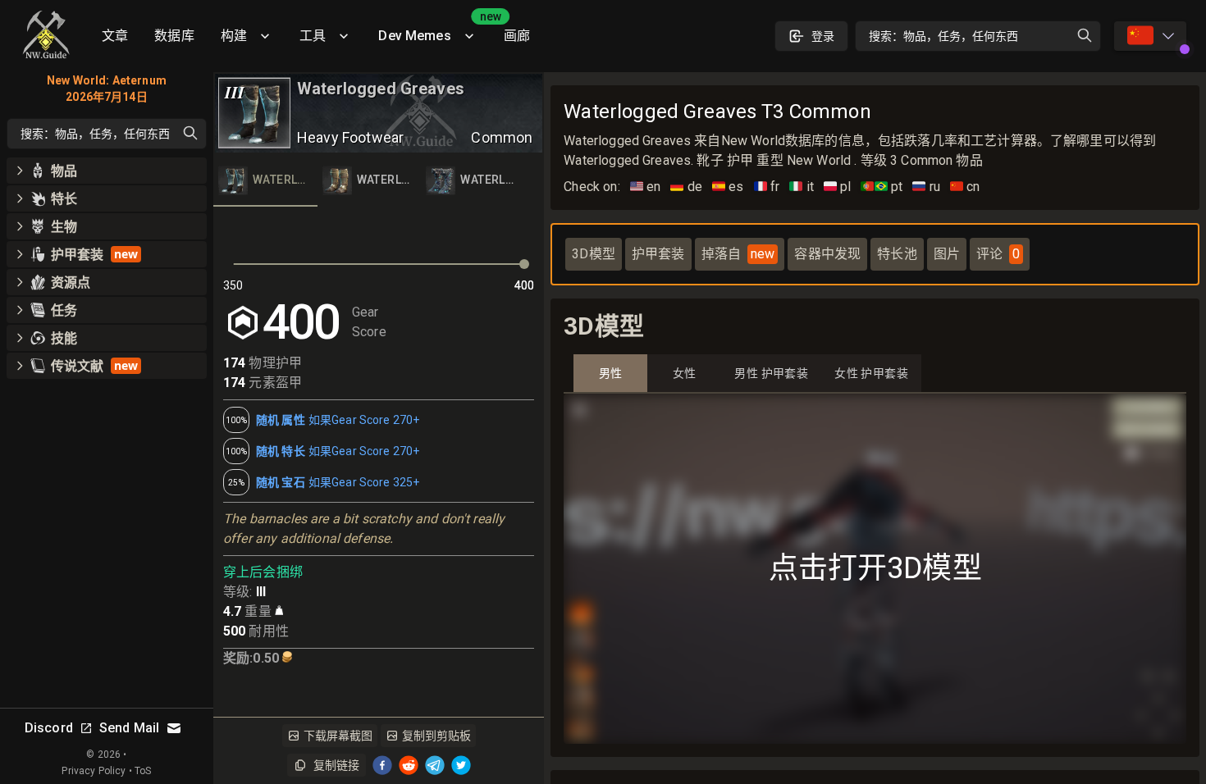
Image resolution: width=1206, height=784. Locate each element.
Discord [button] (49, 728)
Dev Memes (434, 29)
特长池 (896, 254)
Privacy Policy (94, 771)
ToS (143, 771)
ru (926, 186)
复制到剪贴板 (436, 735)
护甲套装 (658, 254)
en (645, 186)
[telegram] (435, 765)
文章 (115, 35)
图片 (947, 254)
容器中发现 (827, 254)
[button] (107, 170)
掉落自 (738, 254)
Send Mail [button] (129, 728)
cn (965, 186)
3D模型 (593, 254)
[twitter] (461, 765)
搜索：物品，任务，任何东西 (943, 36)
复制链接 (336, 765)
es (728, 186)
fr (767, 186)
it (801, 186)
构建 (234, 35)
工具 (312, 35)
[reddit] (408, 765)
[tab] (265, 180)
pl (838, 186)
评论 (998, 254)
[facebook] (382, 765)
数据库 (174, 35)
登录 (822, 36)
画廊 (517, 35)
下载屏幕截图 (338, 735)
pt (881, 186)
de (686, 186)
